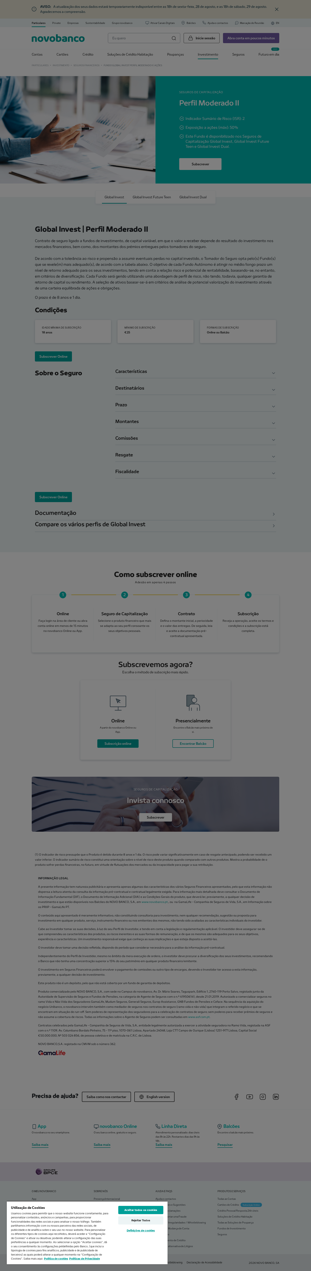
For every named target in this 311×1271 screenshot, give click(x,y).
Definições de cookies (141, 1230)
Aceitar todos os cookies (140, 1210)
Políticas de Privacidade (84, 1258)
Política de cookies (56, 1258)
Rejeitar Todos (140, 1220)
